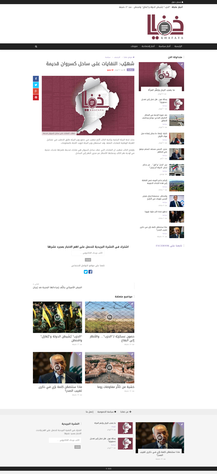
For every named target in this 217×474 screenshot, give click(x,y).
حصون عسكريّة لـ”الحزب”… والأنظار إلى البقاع (112, 338)
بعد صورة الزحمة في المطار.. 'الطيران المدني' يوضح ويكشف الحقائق (154, 117)
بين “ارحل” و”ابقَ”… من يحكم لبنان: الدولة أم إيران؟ (155, 166)
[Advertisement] (88, 179)
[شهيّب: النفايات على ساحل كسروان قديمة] (88, 106)
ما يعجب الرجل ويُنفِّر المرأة (161, 90)
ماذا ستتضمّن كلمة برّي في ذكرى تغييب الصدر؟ (60, 388)
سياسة (107, 57)
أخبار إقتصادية (148, 46)
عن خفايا (124, 412)
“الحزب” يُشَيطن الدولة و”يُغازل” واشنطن (152, 7)
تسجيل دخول (177, 2)
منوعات (134, 46)
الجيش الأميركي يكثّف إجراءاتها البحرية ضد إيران (57, 287)
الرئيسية (178, 46)
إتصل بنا (89, 412)
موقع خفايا (128, 57)
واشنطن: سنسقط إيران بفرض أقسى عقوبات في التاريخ (154, 197)
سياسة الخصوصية (105, 412)
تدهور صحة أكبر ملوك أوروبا (156, 211)
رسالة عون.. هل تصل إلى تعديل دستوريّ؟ (154, 101)
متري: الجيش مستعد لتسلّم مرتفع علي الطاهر (153, 150)
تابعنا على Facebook (169, 245)
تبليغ (109, 70)
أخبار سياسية (164, 46)
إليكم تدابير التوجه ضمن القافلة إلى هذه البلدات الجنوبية (154, 182)
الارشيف (117, 57)
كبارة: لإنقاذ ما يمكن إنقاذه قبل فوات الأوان (154, 135)
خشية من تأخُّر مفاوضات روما (115, 387)
